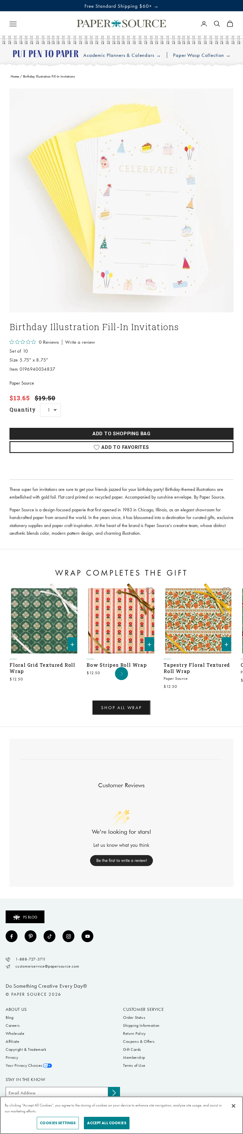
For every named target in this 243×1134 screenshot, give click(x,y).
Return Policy (134, 1033)
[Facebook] (11, 936)
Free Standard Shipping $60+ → (121, 6)
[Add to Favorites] (72, 591)
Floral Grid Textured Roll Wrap (42, 668)
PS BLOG (30, 917)
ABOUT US (16, 1009)
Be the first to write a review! (121, 860)
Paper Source (21, 383)
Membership (134, 1057)
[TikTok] (49, 936)
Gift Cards (132, 1049)
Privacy (12, 1057)
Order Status (134, 1017)
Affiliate (12, 1041)
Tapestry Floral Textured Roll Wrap (197, 668)
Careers (13, 1025)
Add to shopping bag (121, 433)
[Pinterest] (30, 936)
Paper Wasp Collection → (202, 55)
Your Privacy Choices (24, 1065)
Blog (9, 1017)
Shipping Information (141, 1025)
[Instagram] (68, 936)
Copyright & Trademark (26, 1049)
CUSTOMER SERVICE (143, 1009)
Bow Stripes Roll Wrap (117, 665)
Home (15, 76)
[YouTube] (87, 936)
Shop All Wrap (121, 707)
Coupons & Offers (139, 1041)
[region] (121, 200)
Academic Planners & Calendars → (122, 55)
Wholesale (15, 1033)
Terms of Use (134, 1065)
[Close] (233, 1105)
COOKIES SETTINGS (58, 1123)
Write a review (80, 342)
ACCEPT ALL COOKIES (106, 1123)
